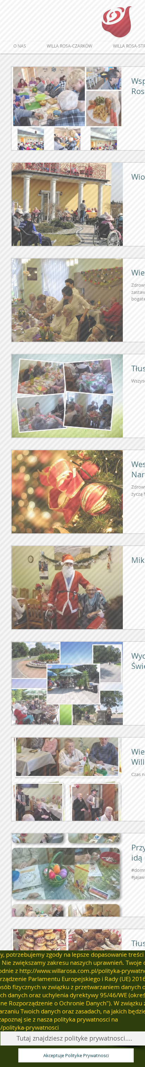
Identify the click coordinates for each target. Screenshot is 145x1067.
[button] (76, 1055)
